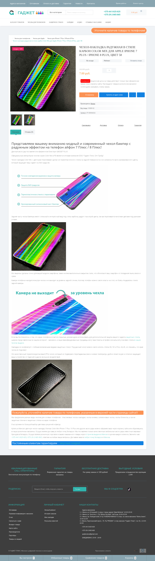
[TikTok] (129, 489)
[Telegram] (85, 542)
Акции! (108, 22)
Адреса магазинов (17, 3)
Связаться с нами (15, 521)
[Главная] (11, 38)
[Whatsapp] (81, 541)
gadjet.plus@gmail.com (90, 534)
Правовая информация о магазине (21, 514)
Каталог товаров (17, 22)
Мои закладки (49, 517)
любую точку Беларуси (93, 437)
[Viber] (89, 542)
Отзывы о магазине (94, 22)
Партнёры (12, 535)
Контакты (91, 3)
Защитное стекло (56, 22)
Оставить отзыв (136, 61)
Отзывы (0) (29, 132)
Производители (14, 532)
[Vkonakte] (139, 489)
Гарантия (67, 3)
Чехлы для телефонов (36, 22)
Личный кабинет (50, 510)
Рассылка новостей (51, 521)
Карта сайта (13, 528)
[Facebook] (132, 489)
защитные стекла (133, 337)
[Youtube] (128, 491)
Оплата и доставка (51, 3)
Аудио (79, 22)
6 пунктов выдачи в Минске (97, 434)
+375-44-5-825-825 (111, 11)
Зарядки (70, 22)
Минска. (107, 437)
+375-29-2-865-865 (111, 14)
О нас (11, 517)
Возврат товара (14, 524)
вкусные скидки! (70, 443)
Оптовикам (34, 3)
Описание (15, 132)
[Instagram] (135, 489)
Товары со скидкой (15, 539)
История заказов (50, 514)
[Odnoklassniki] (142, 489)
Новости (79, 3)
